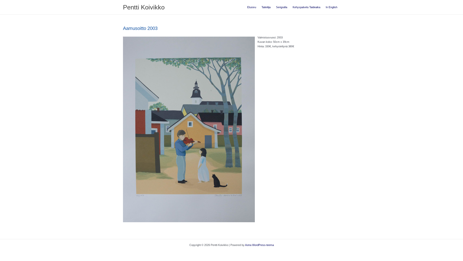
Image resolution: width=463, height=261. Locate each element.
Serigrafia (281, 7)
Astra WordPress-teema (259, 244)
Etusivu (251, 7)
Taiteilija (266, 7)
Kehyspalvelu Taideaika (306, 7)
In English (331, 7)
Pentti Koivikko (144, 7)
